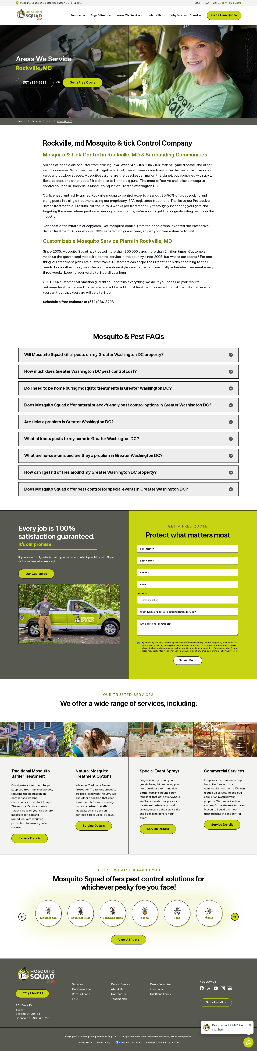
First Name (146, 548)
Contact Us (118, 994)
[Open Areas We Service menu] (142, 15)
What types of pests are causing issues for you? (168, 612)
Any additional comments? (156, 623)
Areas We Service (128, 15)
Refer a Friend (81, 994)
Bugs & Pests (99, 15)
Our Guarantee (36, 574)
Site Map (150, 1042)
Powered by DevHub (168, 1042)
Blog (197, 3)
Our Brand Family (160, 994)
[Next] (235, 917)
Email (143, 584)
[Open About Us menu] (163, 15)
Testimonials (119, 999)
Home (21, 121)
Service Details (30, 838)
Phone (144, 572)
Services (76, 15)
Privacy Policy (231, 651)
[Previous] (22, 917)
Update (78, 3)
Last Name (146, 560)
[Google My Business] (230, 989)
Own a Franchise (160, 984)
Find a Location (215, 1002)
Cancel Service (120, 984)
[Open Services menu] (83, 15)
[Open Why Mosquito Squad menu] (199, 15)
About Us (155, 15)
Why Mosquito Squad (184, 15)
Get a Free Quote (224, 15)
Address (142, 593)
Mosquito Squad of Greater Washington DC (44, 3)
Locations (156, 989)
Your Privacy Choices (131, 1042)
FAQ (206, 3)
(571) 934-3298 (231, 3)
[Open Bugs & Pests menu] (109, 15)
